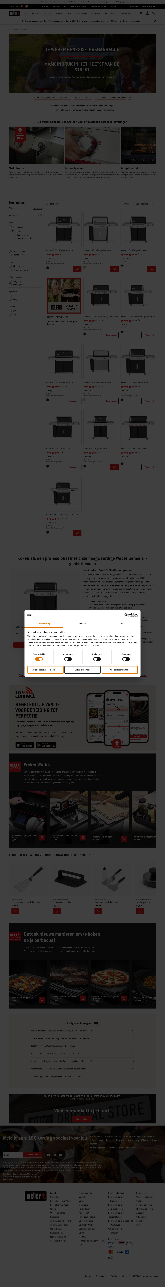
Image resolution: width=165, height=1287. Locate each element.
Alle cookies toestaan (119, 670)
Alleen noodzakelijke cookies (45, 670)
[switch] (68, 659)
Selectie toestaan (82, 670)
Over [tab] (121, 624)
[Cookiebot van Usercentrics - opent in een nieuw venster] (126, 615)
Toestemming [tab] (44, 624)
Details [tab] (82, 624)
